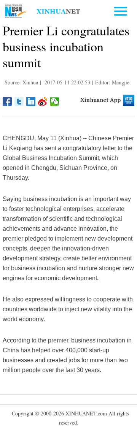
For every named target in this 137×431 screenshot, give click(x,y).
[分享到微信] (54, 101)
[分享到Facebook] (7, 101)
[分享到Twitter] (19, 101)
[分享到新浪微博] (43, 101)
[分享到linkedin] (31, 101)
